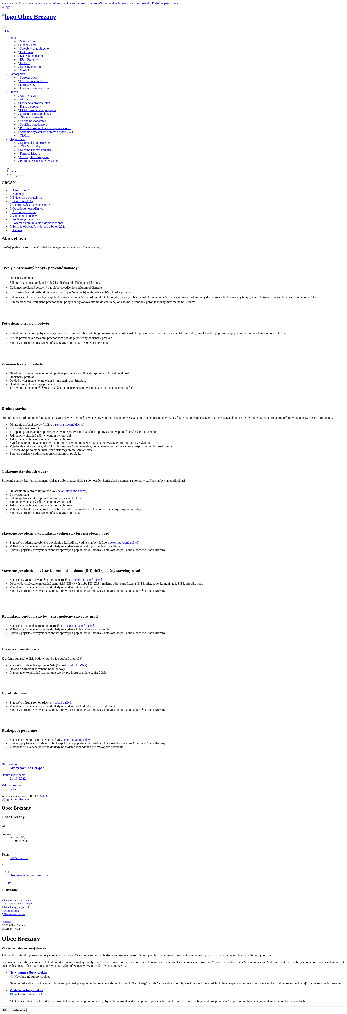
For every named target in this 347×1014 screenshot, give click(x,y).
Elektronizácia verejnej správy (38, 110)
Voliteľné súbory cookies (30, 994)
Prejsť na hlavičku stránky (18, 3)
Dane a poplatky (30, 106)
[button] (7, 31)
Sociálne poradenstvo (33, 124)
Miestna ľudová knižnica (35, 150)
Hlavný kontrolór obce (34, 88)
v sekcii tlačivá (76, 665)
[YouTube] (6, 882)
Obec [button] (13, 37)
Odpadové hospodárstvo (35, 113)
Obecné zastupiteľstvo (33, 81)
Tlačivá (24, 135)
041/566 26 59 (19, 858)
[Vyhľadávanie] (3, 31)
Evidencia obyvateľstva (34, 103)
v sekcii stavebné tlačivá (68, 424)
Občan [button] (14, 92)
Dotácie (24, 63)
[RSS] (9, 882)
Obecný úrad (28, 45)
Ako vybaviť (27, 95)
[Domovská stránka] (6, 7)
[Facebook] (3, 882)
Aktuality (25, 99)
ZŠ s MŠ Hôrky (29, 146)
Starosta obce (28, 77)
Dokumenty (27, 52)
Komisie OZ (27, 84)
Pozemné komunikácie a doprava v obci (45, 128)
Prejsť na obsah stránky (136, 3)
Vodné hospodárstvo (32, 121)
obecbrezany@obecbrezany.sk (29, 875)
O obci (24, 70)
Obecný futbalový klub (34, 157)
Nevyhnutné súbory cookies (32, 976)
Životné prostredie (31, 117)
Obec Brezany (36, 16)
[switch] (11, 976)
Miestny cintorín (30, 66)
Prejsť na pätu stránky (166, 3)
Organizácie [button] (17, 139)
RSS (45, 795)
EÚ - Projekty (28, 59)
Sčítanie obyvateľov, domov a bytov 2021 (46, 132)
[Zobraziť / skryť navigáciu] (4, 27)
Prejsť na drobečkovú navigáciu (100, 3)
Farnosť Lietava (29, 153)
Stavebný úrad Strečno (34, 48)
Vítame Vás (27, 41)
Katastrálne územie (31, 56)
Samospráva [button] (17, 74)
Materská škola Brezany (35, 142)
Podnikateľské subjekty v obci (38, 160)
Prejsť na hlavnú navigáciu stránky (58, 3)
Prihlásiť (6, 921)
